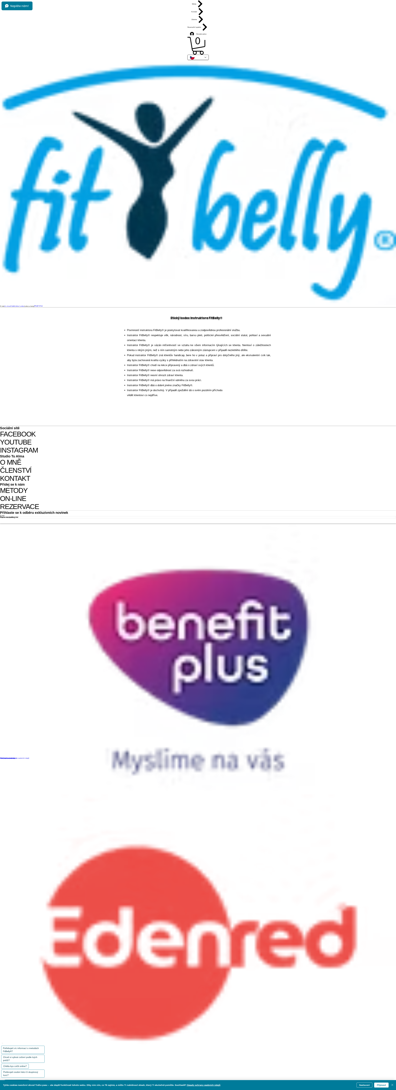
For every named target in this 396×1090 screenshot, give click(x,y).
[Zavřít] (392, 1085)
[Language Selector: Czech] (198, 57)
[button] (198, 46)
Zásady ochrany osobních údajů (203, 1085)
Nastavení (364, 1085)
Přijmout (381, 1085)
